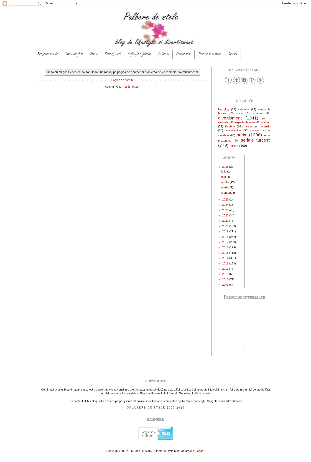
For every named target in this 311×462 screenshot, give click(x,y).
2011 (225, 274)
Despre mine (183, 54)
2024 (225, 204)
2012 (225, 268)
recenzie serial (258, 130)
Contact (232, 54)
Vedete (93, 54)
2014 (225, 258)
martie (225, 187)
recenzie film (233, 130)
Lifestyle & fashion (139, 54)
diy (263, 118)
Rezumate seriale (47, 54)
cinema (258, 113)
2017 (225, 242)
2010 (225, 279)
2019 (225, 231)
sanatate (223, 135)
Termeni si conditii (209, 54)
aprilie (225, 182)
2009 (225, 284)
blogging (223, 109)
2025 (225, 199)
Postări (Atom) (131, 86)
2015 (225, 252)
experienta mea (245, 122)
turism (233, 145)
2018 (225, 237)
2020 (225, 226)
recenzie (265, 126)
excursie (223, 122)
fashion (265, 122)
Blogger (199, 451)
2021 (225, 220)
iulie (224, 171)
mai (224, 176)
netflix (249, 126)
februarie (227, 192)
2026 (225, 166)
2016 (225, 247)
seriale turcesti (255, 140)
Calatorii (163, 54)
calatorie (243, 109)
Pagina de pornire (122, 80)
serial (242, 134)
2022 (225, 215)
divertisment (230, 118)
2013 (225, 263)
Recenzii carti (112, 54)
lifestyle (229, 126)
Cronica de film (73, 54)
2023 (225, 210)
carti (240, 113)
